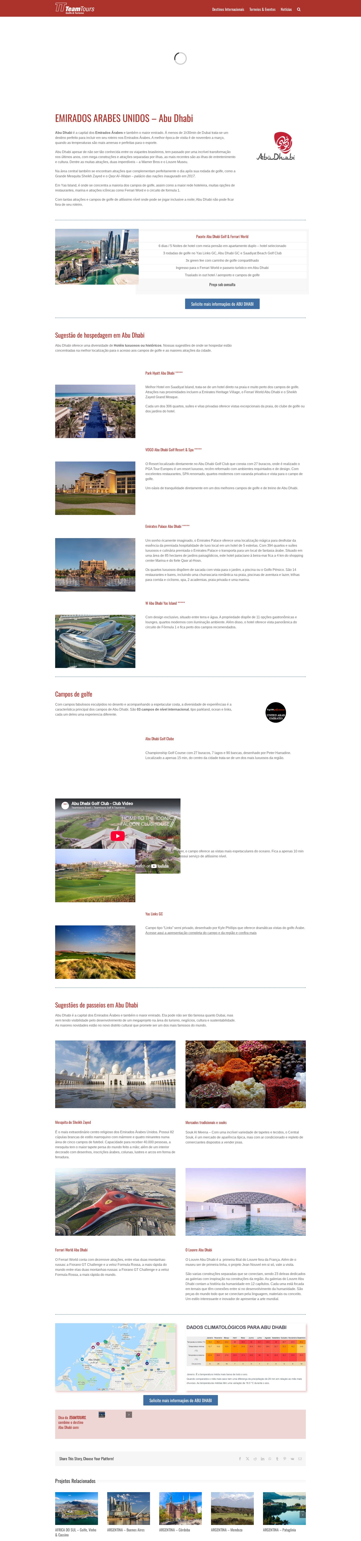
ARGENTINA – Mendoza (226, 1529)
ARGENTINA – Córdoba (174, 1529)
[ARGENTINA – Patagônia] (284, 1494)
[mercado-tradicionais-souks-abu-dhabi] (246, 1042)
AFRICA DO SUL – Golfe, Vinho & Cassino (75, 1532)
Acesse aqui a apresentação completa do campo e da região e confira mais (201, 933)
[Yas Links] (95, 927)
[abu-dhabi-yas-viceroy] (95, 616)
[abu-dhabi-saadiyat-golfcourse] (95, 850)
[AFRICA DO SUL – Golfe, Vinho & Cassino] (76, 1494)
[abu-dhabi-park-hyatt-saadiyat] (95, 386)
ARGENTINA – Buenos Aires (126, 1529)
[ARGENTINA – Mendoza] (232, 1494)
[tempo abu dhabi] (246, 1325)
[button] (299, 9)
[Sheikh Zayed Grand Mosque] (115, 1042)
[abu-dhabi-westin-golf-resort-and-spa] (95, 463)
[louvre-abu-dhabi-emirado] (246, 1169)
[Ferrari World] (115, 1169)
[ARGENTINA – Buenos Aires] (128, 1494)
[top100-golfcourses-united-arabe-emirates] (275, 703)
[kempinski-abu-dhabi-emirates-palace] (95, 539)
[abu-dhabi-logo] (276, 132)
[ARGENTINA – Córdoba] (180, 1494)
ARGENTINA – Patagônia (279, 1529)
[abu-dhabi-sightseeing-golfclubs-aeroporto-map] (115, 1325)
